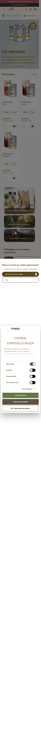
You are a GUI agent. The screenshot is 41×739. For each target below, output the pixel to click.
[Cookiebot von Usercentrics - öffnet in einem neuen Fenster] (11, 329)
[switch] (32, 370)
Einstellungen (27, 389)
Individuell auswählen (20, 402)
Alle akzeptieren (20, 395)
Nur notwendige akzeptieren (20, 408)
